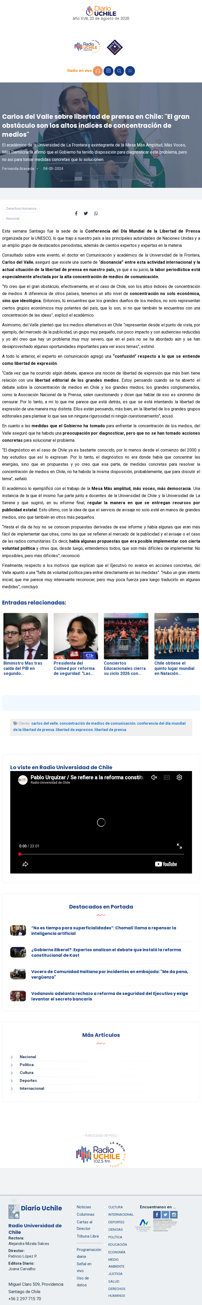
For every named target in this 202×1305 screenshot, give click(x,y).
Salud (113, 1281)
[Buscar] (119, 71)
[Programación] (108, 71)
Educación (117, 1245)
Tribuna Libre (88, 1236)
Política (27, 1064)
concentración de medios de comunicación (97, 723)
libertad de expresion (74, 730)
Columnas (85, 1214)
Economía (116, 1252)
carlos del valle (44, 723)
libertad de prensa (110, 730)
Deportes (28, 1080)
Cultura (26, 1072)
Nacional (12, 218)
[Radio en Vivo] (98, 71)
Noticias (84, 1207)
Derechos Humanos (21, 208)
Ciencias (115, 1230)
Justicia (115, 1274)
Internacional (32, 1088)
